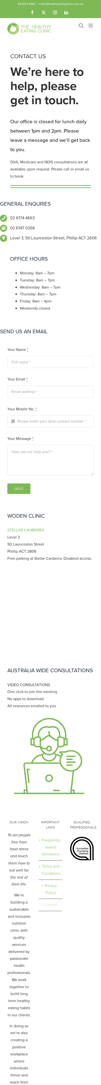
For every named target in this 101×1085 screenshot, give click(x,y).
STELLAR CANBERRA (25, 530)
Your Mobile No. (22, 409)
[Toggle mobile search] (81, 25)
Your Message (20, 438)
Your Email (17, 379)
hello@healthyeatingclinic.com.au (61, 4)
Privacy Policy (51, 889)
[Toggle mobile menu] (91, 25)
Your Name (17, 349)
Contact (50, 904)
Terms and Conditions (51, 869)
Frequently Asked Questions (51, 847)
